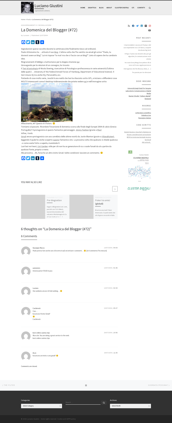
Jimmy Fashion (82, 130)
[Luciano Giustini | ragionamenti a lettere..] (27, 7)
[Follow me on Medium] (146, 26)
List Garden (43, 146)
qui (78, 62)
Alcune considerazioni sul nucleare (139, 135)
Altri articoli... (146, 142)
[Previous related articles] (109, 188)
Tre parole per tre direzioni (141, 72)
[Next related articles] (115, 188)
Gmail (23, 136)
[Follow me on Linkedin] (142, 26)
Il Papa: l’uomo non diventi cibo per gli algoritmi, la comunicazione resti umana (138, 56)
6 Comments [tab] (29, 236)
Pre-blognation (54, 200)
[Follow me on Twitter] (137, 26)
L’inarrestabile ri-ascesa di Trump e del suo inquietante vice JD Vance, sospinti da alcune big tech (137, 47)
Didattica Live (146, 115)
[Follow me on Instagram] (150, 26)
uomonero (36, 268)
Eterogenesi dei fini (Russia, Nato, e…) (137, 69)
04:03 (115, 248)
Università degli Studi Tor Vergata (139, 88)
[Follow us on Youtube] (149, 30)
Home (23, 19)
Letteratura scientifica (143, 113)
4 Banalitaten (107, 136)
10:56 (115, 333)
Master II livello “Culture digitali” (140, 96)
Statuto (147, 99)
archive (147, 140)
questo (56, 139)
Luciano (26, 35)
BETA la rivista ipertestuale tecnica (139, 137)
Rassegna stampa (144, 118)
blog (56, 52)
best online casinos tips (41, 333)
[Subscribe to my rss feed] (129, 26)
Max (99, 130)
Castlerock (36, 308)
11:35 (115, 353)
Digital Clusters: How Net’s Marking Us (137, 132)
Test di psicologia (30, 68)
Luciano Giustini (33, 419)
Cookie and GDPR (64, 419)
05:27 (115, 308)
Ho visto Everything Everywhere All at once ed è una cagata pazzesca (138, 63)
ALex (34, 353)
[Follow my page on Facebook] (133, 26)
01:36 (115, 268)
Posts (29, 19)
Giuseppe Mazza (38, 248)
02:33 (115, 288)
